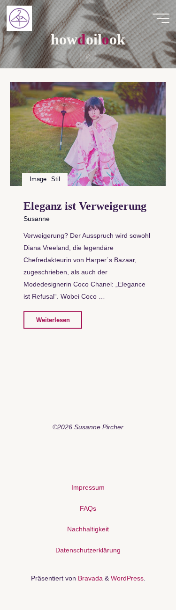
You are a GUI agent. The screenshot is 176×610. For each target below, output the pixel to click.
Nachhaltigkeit (88, 529)
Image (38, 179)
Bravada (89, 578)
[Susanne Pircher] (19, 18)
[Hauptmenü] (161, 18)
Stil (56, 179)
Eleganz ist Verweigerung (84, 206)
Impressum (88, 487)
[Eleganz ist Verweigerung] (88, 134)
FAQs (88, 508)
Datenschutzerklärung (88, 550)
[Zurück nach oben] (139, 573)
